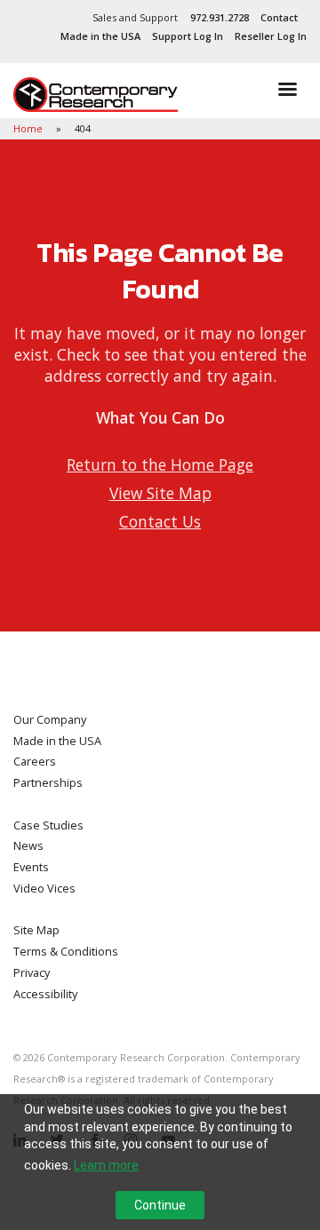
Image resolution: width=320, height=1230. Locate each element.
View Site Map (160, 493)
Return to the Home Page (160, 464)
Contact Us (160, 521)
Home (29, 128)
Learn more (106, 1165)
